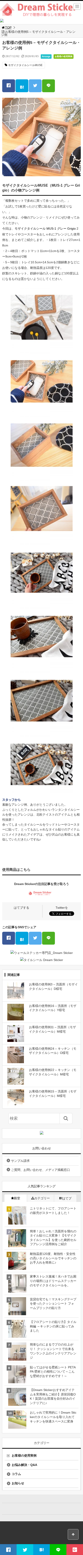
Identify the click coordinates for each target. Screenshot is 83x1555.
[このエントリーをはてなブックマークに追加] (21, 85)
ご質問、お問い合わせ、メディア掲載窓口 (40, 1170)
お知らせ (18, 1483)
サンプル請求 (20, 1160)
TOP (8, 27)
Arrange (46, 56)
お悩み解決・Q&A (24, 1465)
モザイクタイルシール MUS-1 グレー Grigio (45, 228)
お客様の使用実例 (63, 56)
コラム (16, 1474)
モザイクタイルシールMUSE (25, 65)
